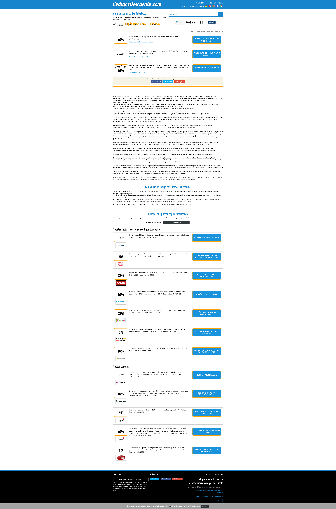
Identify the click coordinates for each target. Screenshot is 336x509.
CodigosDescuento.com (137, 4)
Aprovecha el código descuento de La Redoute (206, 257)
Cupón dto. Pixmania (207, 375)
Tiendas (212, 2)
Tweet (169, 82)
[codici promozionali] (221, 6)
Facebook (157, 82)
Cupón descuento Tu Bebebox (210, 54)
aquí (170, 506)
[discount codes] (210, 6)
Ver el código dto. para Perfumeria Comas (206, 413)
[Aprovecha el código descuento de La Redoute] (120, 264)
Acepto (204, 506)
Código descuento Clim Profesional (206, 450)
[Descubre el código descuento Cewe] (120, 283)
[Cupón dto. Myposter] (120, 302)
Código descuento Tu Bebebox (210, 39)
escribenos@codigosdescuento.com (131, 479)
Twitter (155, 479)
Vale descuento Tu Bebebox (210, 68)
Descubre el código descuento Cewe (206, 275)
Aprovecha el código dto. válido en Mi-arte (206, 351)
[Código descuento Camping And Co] (120, 320)
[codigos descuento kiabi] (201, 22)
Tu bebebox (176, 222)
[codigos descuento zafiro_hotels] (212, 22)
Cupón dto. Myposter (206, 294)
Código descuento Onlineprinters (207, 394)
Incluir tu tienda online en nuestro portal (209, 496)
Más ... (220, 2)
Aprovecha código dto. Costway (206, 332)
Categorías (201, 2)
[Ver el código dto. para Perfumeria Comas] (120, 420)
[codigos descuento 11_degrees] (191, 22)
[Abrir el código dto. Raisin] (120, 245)
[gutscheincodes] (206, 6)
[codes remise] (217, 6)
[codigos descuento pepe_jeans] (180, 22)
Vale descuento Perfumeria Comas (206, 431)
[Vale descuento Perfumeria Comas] (120, 439)
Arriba (217, 501)
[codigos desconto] (213, 6)
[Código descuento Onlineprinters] (120, 401)
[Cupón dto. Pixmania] (120, 382)
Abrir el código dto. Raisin (207, 238)
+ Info (164, 17)
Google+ (179, 82)
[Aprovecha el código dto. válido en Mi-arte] (120, 358)
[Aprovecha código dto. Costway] (120, 339)
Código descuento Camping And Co (207, 313)
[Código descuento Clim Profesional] (120, 458)
